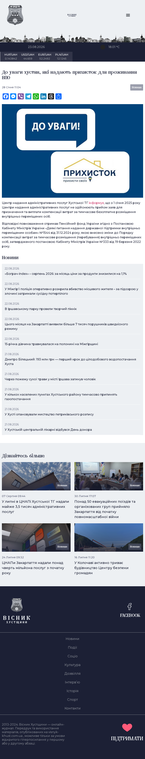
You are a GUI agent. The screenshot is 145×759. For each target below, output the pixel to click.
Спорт (72, 700)
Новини (72, 639)
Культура (73, 665)
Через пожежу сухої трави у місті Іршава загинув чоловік (50, 379)
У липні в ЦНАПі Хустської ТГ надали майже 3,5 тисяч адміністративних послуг (35, 507)
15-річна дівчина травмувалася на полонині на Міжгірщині (51, 344)
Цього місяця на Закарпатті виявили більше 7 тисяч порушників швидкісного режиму (66, 326)
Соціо (73, 656)
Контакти (73, 708)
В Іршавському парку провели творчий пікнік (41, 309)
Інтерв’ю (72, 682)
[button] (128, 15)
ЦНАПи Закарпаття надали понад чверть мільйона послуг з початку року (33, 568)
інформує (96, 203)
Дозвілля (72, 673)
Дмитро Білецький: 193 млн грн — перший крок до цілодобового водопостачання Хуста (70, 362)
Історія (73, 691)
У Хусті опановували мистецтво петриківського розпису (49, 414)
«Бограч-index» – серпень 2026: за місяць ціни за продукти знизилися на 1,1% (66, 274)
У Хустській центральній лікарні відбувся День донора (48, 429)
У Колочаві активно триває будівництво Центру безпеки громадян (101, 568)
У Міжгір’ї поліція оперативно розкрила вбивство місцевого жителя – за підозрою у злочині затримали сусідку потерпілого (71, 291)
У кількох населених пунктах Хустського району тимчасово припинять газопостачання (61, 397)
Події (72, 647)
